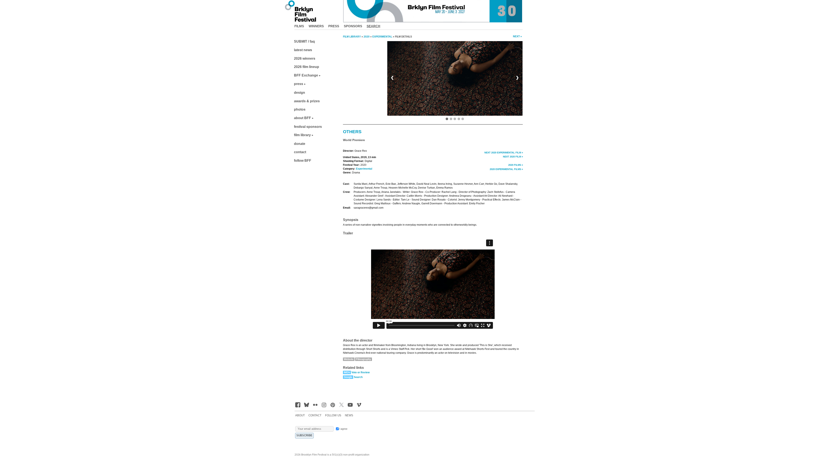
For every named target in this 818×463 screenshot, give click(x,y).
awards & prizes (307, 101)
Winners (316, 26)
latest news (303, 50)
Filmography (363, 359)
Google (348, 377)
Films (299, 26)
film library (302, 135)
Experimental (364, 168)
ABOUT (300, 415)
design (299, 92)
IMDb (347, 372)
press (298, 84)
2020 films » (515, 165)
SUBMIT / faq (304, 41)
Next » (517, 36)
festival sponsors (308, 126)
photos (299, 109)
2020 (367, 36)
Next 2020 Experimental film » (503, 152)
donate (299, 144)
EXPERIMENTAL (382, 36)
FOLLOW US (333, 415)
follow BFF (302, 160)
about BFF (302, 118)
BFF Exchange (306, 75)
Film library (352, 36)
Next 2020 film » (513, 156)
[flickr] (315, 404)
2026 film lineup (306, 67)
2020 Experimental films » (506, 169)
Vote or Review (360, 372)
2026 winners (304, 58)
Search (373, 26)
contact (300, 152)
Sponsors (353, 26)
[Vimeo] (358, 404)
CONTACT (314, 415)
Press (333, 26)
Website (349, 359)
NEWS (349, 415)
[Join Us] (297, 404)
